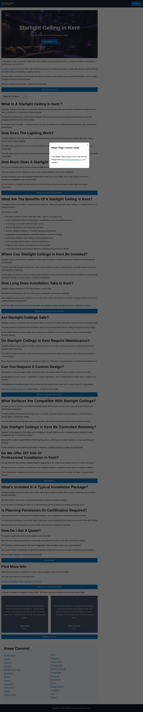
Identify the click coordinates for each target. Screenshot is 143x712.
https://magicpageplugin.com (72, 159)
